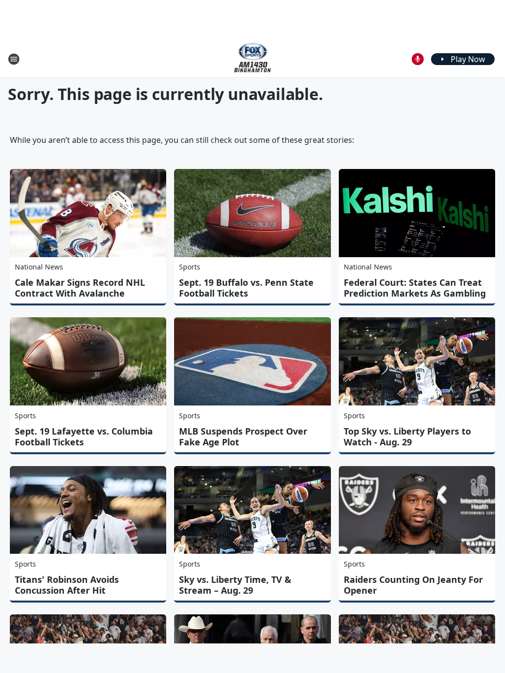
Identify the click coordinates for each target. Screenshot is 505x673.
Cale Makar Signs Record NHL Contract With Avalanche (80, 288)
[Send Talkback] (418, 59)
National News (39, 266)
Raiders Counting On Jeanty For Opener (413, 585)
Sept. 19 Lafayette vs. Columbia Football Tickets (84, 436)
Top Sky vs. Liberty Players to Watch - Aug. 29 (407, 436)
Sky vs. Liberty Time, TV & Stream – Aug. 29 (235, 585)
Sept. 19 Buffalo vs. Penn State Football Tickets (246, 288)
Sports (189, 266)
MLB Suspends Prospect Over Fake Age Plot (243, 436)
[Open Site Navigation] (14, 59)
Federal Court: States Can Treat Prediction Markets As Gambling (415, 288)
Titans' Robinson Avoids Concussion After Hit (67, 585)
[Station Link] (252, 59)
